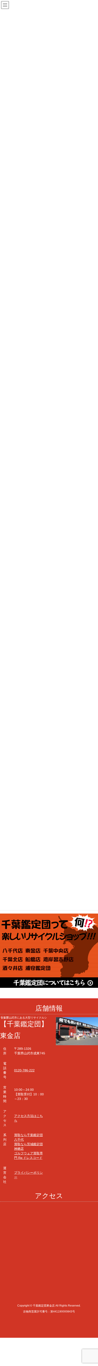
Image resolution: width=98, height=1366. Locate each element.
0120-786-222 (24, 1070)
